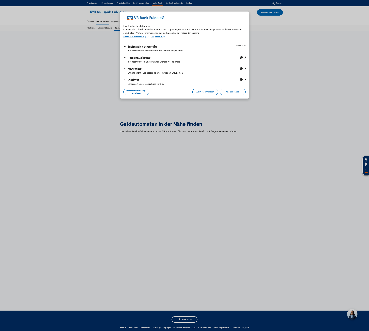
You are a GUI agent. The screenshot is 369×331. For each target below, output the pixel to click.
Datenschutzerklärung (134, 36)
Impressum (157, 36)
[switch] (243, 57)
